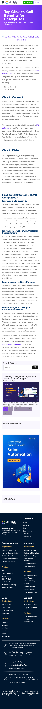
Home (25, 522)
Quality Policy (14, 695)
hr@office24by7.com (16, 668)
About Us (26, 525)
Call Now (29, 2)
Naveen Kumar (11, 23)
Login (37, 2)
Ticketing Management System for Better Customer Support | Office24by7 (19, 378)
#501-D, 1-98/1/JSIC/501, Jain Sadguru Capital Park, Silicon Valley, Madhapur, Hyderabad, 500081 (23, 645)
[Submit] (35, 367)
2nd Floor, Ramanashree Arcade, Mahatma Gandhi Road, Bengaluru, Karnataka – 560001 (21, 654)
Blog (24, 528)
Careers (26, 534)
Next (7, 413)
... (22, 409)
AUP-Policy (13, 693)
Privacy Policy (7, 691)
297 (28, 409)
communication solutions (12, 344)
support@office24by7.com (18, 665)
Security (5, 695)
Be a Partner (27, 531)
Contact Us (27, 536)
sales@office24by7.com (17, 662)
